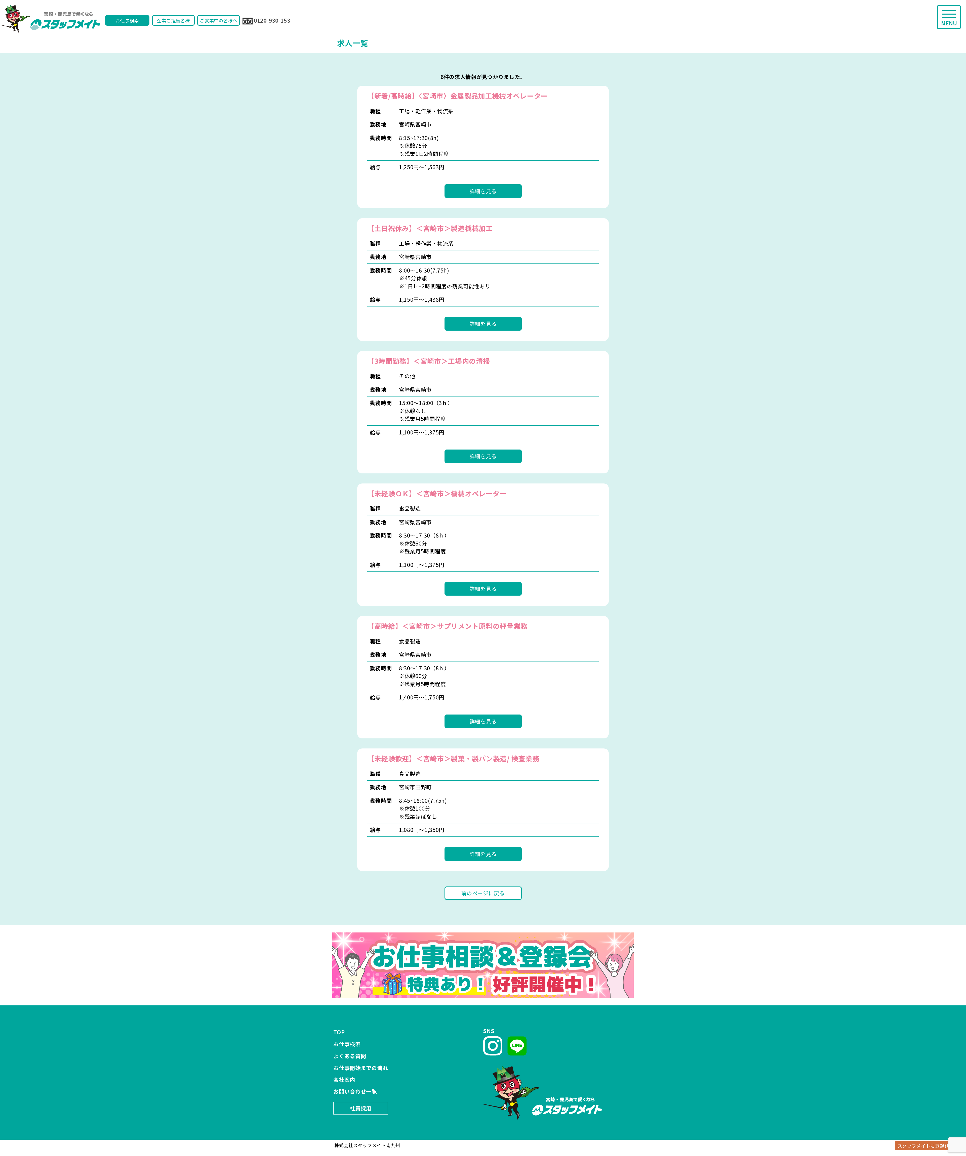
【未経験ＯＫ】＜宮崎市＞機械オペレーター (437, 493)
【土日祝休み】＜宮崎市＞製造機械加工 (430, 228)
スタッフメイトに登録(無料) (928, 1145)
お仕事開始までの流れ (360, 1068)
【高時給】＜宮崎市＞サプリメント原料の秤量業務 (447, 626)
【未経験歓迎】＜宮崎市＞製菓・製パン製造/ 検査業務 (453, 758)
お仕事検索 (127, 20)
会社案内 (344, 1079)
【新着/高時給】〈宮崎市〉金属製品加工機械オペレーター (457, 96)
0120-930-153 (272, 20)
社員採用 (361, 1108)
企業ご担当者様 (173, 20)
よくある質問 (349, 1056)
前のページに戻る (483, 893)
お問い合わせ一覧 (355, 1091)
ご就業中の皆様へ (218, 20)
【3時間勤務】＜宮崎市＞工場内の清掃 (428, 361)
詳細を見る (483, 191)
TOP (339, 1032)
